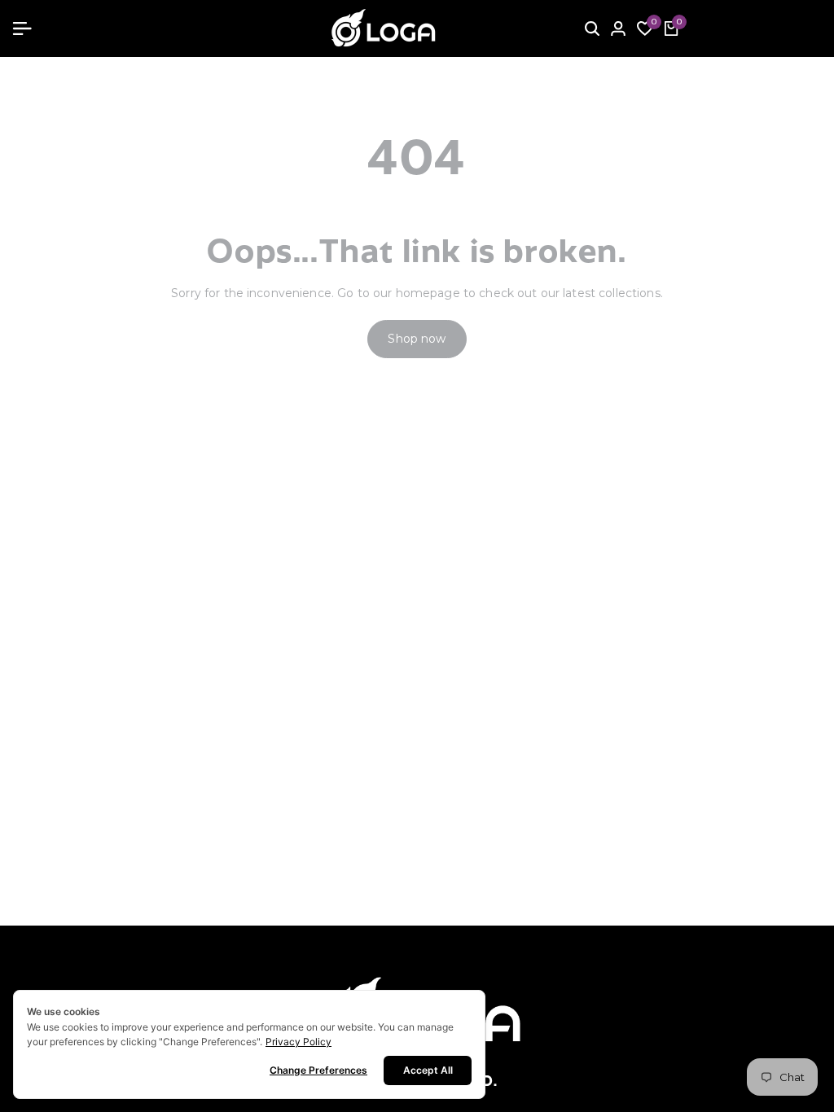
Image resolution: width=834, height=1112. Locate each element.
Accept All (428, 1070)
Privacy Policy (298, 1041)
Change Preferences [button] (318, 1070)
